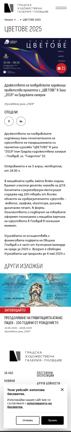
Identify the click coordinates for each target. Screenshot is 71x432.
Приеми (52, 420)
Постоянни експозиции (45, 374)
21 (63, 68)
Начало (8, 19)
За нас (8, 373)
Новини (9, 381)
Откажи (28, 420)
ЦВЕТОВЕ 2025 (32, 19)
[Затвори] (62, 389)
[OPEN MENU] (61, 8)
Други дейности (48, 383)
